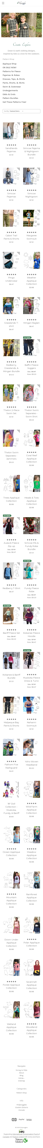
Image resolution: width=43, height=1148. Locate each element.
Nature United (18, 1137)
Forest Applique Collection (11, 986)
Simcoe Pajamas (11, 195)
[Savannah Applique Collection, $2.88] (31, 967)
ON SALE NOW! (9, 67)
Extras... (21, 1078)
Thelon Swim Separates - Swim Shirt (31, 413)
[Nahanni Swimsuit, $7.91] (31, 705)
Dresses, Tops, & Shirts (14, 79)
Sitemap (21, 1081)
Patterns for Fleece (12, 71)
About (21, 1073)
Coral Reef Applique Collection (31, 458)
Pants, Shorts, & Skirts (14, 83)
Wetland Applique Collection (11, 1027)
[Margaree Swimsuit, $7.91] (31, 218)
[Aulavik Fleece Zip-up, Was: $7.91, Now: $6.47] (11, 526)
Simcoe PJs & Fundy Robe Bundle (32, 546)
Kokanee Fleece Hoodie (31, 634)
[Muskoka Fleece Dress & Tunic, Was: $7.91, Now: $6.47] (31, 660)
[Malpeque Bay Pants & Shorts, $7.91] (11, 705)
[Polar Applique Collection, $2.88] (31, 925)
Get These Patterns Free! (14, 102)
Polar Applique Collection (32, 944)
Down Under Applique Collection (11, 942)
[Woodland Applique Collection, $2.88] (31, 1010)
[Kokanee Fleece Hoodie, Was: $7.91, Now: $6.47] (31, 616)
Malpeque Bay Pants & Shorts (11, 724)
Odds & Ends (9, 94)
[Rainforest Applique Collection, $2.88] (31, 880)
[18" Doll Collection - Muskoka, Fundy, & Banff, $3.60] (11, 789)
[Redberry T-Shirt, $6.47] (11, 571)
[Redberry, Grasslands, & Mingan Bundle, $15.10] (11, 347)
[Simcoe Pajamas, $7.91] (11, 176)
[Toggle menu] (3, 3)
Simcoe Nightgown (31, 195)
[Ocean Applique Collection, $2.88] (11, 835)
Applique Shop (9, 64)
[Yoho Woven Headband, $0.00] (31, 747)
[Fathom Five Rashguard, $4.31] (11, 747)
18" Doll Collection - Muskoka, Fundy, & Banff (11, 808)
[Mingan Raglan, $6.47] (31, 305)
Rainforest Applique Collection (31, 897)
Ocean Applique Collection (11, 854)
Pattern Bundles (10, 98)
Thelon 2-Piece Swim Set (11, 412)
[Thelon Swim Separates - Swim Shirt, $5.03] (31, 393)
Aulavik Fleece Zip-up (11, 544)
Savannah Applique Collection (31, 985)
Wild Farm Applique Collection (31, 809)
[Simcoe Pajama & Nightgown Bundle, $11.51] (31, 131)
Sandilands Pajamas (11, 150)
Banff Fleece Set (11, 633)
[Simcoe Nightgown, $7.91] (31, 176)
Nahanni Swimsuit (32, 724)
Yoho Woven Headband (31, 763)
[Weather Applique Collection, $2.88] (31, 260)
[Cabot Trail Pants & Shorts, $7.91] (11, 218)
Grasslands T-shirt (11, 324)
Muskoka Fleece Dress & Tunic (31, 679)
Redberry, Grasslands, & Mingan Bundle (11, 368)
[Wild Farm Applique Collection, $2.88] (31, 789)
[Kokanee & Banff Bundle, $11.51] (11, 660)
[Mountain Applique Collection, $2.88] (11, 880)
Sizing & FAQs (21, 1070)
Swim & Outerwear (12, 86)
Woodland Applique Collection (31, 1030)
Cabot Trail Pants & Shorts (11, 237)
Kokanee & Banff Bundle (11, 676)
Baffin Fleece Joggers (31, 367)
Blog (21, 1075)
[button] (21, 1130)
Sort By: (6, 111)
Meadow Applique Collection (31, 855)
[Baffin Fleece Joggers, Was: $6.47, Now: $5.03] (31, 347)
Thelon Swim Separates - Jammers (11, 455)
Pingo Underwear (11, 279)
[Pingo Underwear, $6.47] (11, 260)
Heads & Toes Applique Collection (31, 500)
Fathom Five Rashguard (11, 766)
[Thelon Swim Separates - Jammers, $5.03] (11, 438)
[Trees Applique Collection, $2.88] (11, 483)
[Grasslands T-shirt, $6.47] (11, 305)
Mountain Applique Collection (11, 900)
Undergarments (10, 90)
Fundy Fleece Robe (31, 590)
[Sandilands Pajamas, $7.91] (11, 131)
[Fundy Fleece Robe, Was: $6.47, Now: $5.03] (31, 571)
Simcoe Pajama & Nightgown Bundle (31, 151)
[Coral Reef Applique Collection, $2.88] (31, 438)
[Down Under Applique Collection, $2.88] (11, 925)
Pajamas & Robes (11, 75)
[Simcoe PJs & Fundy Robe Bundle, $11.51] (31, 526)
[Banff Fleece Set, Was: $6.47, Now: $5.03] (11, 616)
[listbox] (17, 111)
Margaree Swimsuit (32, 237)
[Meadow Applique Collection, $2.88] (31, 835)
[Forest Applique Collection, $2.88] (11, 967)
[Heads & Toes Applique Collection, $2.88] (31, 483)
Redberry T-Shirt (11, 588)
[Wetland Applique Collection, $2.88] (11, 1010)
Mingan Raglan (31, 323)
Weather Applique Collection (31, 280)
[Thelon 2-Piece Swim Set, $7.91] (11, 393)
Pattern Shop (21, 1093)
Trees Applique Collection (11, 499)
